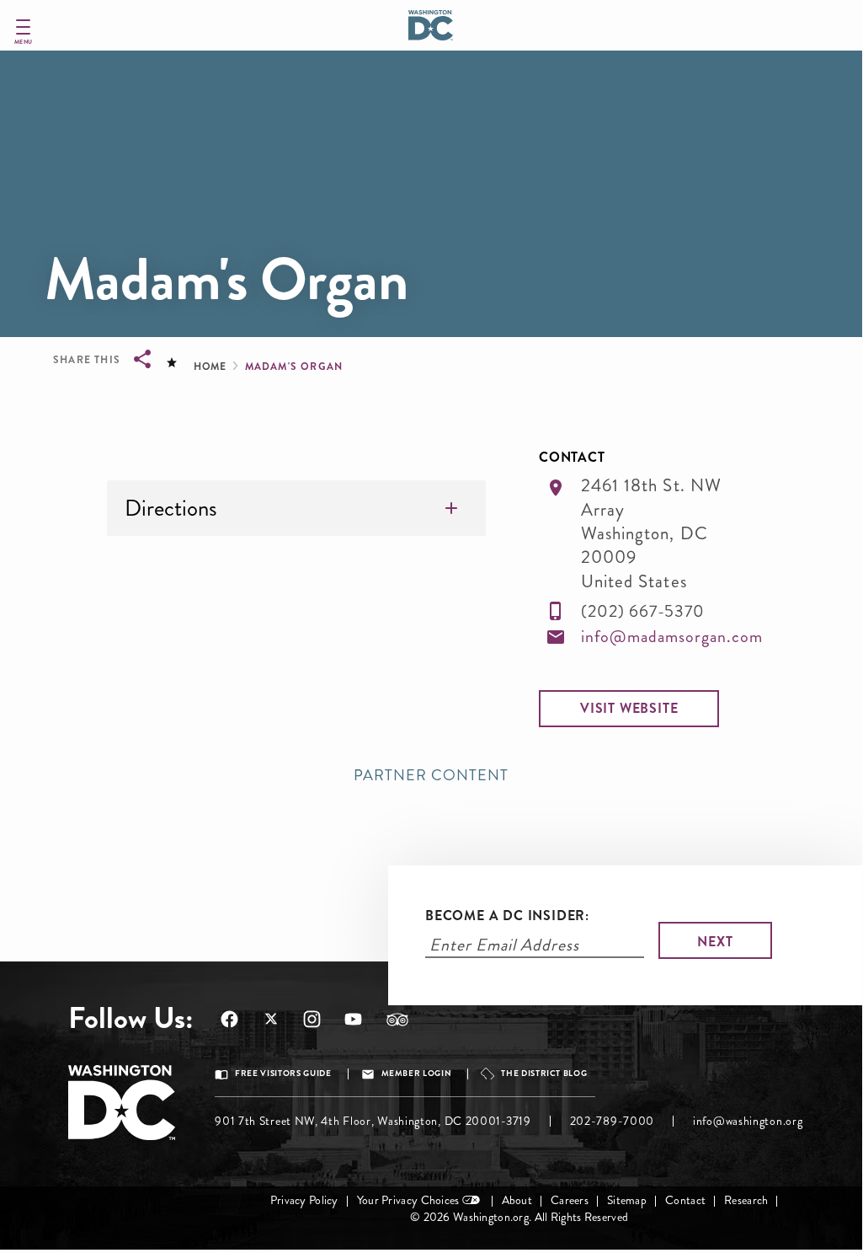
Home (210, 366)
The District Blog (544, 1073)
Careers (570, 1200)
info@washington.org (747, 1121)
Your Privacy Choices (408, 1200)
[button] (629, 708)
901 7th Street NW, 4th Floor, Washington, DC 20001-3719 (373, 1121)
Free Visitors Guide (283, 1073)
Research (746, 1200)
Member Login (416, 1073)
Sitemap (627, 1200)
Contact (685, 1200)
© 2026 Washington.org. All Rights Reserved (519, 1217)
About (517, 1200)
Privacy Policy (304, 1200)
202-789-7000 (612, 1121)
